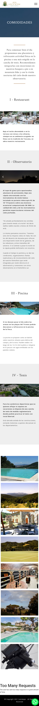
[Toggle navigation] (35, 4)
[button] (3, 117)
